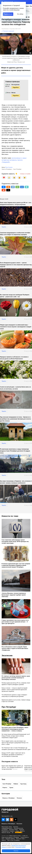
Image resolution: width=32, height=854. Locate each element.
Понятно (16, 850)
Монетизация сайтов (7, 826)
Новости (5, 812)
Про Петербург (9, 707)
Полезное (19, 798)
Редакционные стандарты (8, 831)
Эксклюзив (7, 655)
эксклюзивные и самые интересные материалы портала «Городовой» (14, 160)
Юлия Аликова (8, 167)
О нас (17, 831)
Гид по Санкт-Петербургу (13, 840)
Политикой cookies (20, 847)
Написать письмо (6, 832)
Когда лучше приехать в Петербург (10, 837)
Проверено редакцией (8, 31)
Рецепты (5, 787)
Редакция (21, 829)
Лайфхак (15, 783)
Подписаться (8, 14)
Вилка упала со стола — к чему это (18, 835)
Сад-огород (23, 783)
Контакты (22, 831)
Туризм (11, 787)
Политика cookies (13, 829)
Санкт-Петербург (7, 783)
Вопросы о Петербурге (9, 798)
